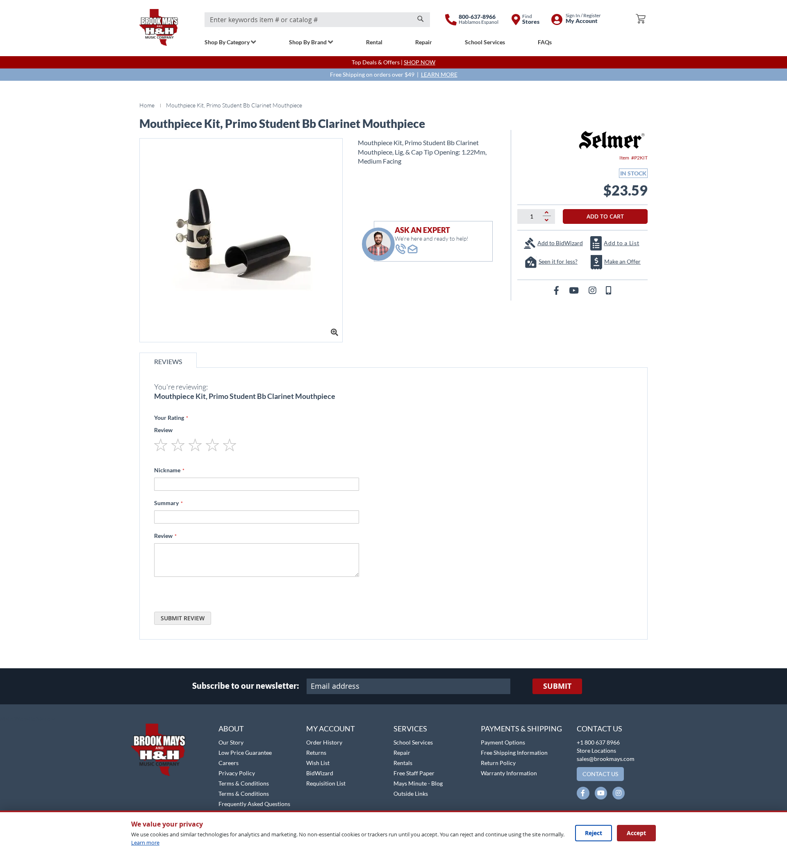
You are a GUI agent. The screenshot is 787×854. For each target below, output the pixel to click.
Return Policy (498, 762)
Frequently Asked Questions (254, 803)
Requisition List (326, 783)
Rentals (403, 762)
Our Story (230, 742)
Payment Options (503, 742)
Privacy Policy (236, 773)
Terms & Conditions (243, 783)
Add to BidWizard (560, 242)
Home (147, 105)
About (231, 728)
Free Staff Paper (414, 773)
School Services (413, 742)
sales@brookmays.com (606, 758)
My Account (330, 728)
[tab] (168, 360)
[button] (27, 719)
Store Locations (596, 750)
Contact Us (599, 728)
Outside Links (411, 793)
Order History (324, 742)
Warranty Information (509, 773)
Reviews (168, 361)
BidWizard (319, 773)
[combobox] (317, 19)
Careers (228, 762)
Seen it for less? (558, 261)
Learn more (145, 842)
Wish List (318, 762)
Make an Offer (622, 261)
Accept (636, 833)
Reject (593, 833)
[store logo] (158, 27)
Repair (402, 752)
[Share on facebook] (557, 290)
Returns (316, 752)
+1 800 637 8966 (598, 742)
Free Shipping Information (514, 752)
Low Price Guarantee (245, 752)
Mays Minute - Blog (418, 783)
